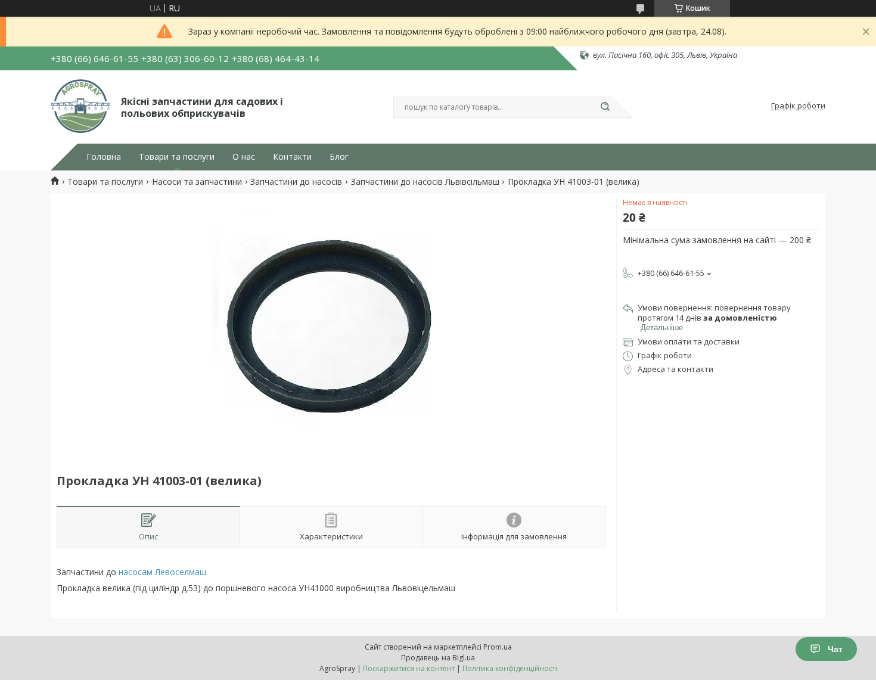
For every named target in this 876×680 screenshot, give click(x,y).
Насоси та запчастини (197, 181)
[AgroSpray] (80, 106)
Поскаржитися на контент (409, 668)
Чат (835, 649)
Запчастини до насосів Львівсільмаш (425, 181)
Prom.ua (497, 647)
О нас (243, 157)
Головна (103, 157)
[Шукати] (605, 107)
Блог (339, 157)
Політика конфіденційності (509, 668)
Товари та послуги (177, 157)
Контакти (292, 157)
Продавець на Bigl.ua (438, 658)
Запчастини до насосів (296, 181)
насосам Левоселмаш (162, 571)
